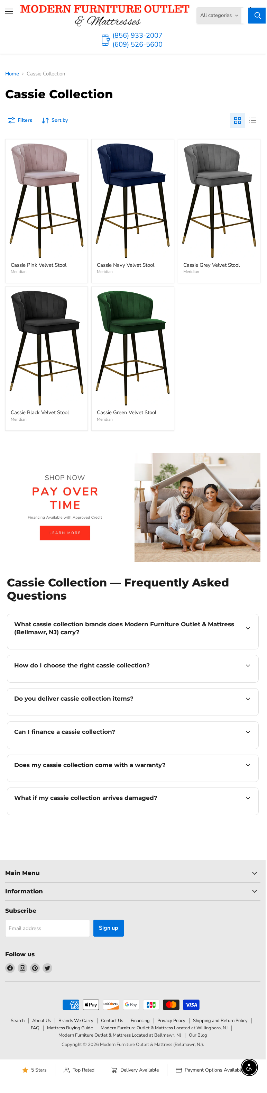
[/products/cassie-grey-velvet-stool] (219, 200)
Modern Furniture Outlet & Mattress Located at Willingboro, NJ (164, 1028)
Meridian (19, 271)
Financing (140, 1021)
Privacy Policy (171, 1021)
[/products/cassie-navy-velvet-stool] (132, 200)
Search (18, 1021)
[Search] (257, 16)
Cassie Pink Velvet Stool (38, 265)
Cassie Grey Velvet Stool (211, 265)
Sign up (108, 928)
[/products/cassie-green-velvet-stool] (132, 348)
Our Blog (198, 1035)
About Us (41, 1021)
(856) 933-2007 (137, 35)
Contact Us (112, 1021)
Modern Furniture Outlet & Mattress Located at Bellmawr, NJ (119, 1035)
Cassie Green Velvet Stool (126, 412)
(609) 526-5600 (137, 44)
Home (12, 74)
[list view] (252, 120)
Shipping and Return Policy (220, 1021)
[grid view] (237, 120)
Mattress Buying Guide (70, 1028)
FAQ (35, 1028)
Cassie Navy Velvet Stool (125, 265)
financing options (66, 748)
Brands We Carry (75, 1021)
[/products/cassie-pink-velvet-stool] (46, 200)
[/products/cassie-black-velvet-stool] (46, 348)
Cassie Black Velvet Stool (40, 412)
